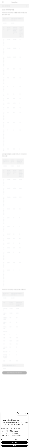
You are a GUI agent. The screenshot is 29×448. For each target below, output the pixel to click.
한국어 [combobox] (19, 413)
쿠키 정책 (15, 435)
